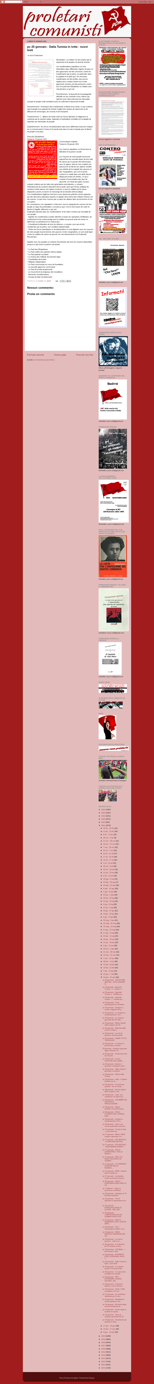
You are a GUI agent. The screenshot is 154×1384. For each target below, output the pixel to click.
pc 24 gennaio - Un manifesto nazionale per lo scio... (114, 1295)
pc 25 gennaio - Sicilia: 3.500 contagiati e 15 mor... (114, 1290)
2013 (103, 1358)
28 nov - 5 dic (108, 838)
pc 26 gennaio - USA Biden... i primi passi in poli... (114, 1250)
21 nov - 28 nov (109, 841)
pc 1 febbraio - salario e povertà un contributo (112, 1189)
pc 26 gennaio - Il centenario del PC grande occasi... (114, 1245)
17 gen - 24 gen (109, 1326)
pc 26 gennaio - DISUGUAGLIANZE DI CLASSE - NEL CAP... (112, 1207)
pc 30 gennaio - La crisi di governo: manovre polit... (113, 1034)
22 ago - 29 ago (109, 882)
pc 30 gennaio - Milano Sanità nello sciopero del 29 (114, 1024)
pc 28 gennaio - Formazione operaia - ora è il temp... (113, 1085)
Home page (60, 355)
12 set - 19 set (109, 873)
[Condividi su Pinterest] (70, 281)
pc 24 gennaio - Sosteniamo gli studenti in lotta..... (114, 1321)
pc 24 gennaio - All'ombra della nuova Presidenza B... (114, 1305)
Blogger (91, 1378)
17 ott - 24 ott (108, 857)
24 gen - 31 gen (109, 977)
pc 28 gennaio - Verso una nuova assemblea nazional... (114, 1125)
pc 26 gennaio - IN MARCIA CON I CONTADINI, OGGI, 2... (114, 1256)
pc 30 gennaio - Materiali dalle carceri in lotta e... (114, 1029)
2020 (103, 1336)
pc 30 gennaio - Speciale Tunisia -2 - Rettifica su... (113, 993)
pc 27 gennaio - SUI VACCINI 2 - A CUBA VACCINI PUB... (114, 1140)
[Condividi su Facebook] (68, 281)
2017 (103, 1346)
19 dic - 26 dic (108, 828)
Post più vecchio (84, 355)
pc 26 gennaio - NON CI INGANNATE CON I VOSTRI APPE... (114, 1222)
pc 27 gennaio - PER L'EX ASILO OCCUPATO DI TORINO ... (112, 1159)
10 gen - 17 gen (109, 1329)
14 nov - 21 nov (109, 844)
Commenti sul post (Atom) (45, 360)
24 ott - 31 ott (108, 853)
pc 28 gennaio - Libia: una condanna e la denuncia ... (114, 1096)
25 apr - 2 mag (109, 936)
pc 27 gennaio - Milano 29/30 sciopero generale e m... (114, 1135)
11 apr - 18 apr (109, 942)
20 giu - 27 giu (109, 911)
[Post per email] (56, 281)
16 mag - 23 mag (110, 926)
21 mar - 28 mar (109, 952)
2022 (103, 822)
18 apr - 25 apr (109, 939)
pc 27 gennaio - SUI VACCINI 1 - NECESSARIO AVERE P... (114, 1146)
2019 (103, 1339)
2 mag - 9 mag (109, 933)
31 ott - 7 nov (108, 850)
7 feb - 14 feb (108, 971)
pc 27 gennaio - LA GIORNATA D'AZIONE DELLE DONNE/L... (114, 1166)
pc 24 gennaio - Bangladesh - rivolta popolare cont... (114, 1300)
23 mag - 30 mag (110, 923)
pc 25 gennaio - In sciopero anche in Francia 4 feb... (113, 1267)
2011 (103, 1365)
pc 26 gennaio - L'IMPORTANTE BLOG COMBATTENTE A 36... (112, 1215)
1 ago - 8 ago (108, 892)
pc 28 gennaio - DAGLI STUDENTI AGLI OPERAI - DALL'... (114, 1114)
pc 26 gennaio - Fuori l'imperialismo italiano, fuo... (114, 1228)
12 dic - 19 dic (108, 831)
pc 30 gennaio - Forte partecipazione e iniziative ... (114, 1003)
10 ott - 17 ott (108, 860)
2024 (103, 816)
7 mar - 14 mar (109, 958)
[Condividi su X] (65, 281)
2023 (103, 819)
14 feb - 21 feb (109, 968)
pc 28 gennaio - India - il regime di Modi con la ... (115, 1080)
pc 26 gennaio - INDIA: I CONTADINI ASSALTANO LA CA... (114, 1183)
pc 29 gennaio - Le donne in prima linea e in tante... (113, 1044)
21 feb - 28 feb (109, 964)
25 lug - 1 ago (108, 895)
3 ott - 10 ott (108, 863)
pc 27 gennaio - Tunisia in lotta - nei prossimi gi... (114, 1130)
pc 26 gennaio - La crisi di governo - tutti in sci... (112, 1240)
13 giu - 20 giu (109, 914)
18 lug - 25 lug (109, 898)
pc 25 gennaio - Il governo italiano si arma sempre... (113, 1285)
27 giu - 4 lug (108, 907)
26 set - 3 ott (108, 866)
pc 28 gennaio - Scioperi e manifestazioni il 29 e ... (113, 1120)
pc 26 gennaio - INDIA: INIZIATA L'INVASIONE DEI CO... (114, 1234)
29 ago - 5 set (108, 879)
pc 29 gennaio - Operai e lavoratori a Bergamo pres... (114, 1065)
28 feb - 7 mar (109, 961)
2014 (103, 1355)
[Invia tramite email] (61, 281)
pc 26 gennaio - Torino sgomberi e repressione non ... (114, 1200)
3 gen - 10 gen (109, 1332)
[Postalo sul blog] (63, 281)
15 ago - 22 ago (109, 885)
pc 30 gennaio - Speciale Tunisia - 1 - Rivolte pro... (113, 998)
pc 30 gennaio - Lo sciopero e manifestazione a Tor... (114, 1014)
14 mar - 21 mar (109, 955)
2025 (103, 813)
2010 (103, 1368)
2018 (103, 1342)
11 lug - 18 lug (109, 901)
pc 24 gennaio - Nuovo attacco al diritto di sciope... (114, 1310)
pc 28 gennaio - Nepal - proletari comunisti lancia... (114, 1108)
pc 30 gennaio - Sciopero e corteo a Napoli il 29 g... (113, 1008)
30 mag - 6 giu (109, 920)
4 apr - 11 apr (108, 945)
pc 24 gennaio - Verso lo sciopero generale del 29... (114, 1316)
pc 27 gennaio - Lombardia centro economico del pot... (114, 1177)
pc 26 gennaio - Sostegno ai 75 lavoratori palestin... (115, 1194)
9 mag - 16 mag (109, 930)
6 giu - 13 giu (108, 917)
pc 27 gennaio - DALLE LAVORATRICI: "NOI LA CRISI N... (112, 1152)
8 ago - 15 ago (109, 888)
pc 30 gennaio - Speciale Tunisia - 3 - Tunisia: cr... (113, 988)
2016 (103, 1349)
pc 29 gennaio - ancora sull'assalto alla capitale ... (113, 1060)
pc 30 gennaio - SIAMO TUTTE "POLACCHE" (115, 1039)
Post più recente (35, 355)
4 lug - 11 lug (108, 904)
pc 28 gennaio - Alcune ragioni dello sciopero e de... (114, 1090)
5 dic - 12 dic (108, 834)
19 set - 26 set (109, 869)
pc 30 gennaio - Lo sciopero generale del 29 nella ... (113, 1019)
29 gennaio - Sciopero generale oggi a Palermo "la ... (115, 1049)
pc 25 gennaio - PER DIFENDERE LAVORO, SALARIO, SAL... (112, 1279)
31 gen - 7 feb (108, 974)
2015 (103, 1352)
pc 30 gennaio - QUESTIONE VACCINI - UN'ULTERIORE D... (114, 982)
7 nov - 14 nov (109, 847)
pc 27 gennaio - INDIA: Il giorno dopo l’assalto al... (115, 1172)
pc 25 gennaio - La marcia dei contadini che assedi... (114, 1273)
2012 (103, 1361)
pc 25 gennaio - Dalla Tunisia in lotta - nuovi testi (115, 1262)
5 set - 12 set (108, 876)
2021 (103, 825)
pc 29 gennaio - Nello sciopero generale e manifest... (114, 1070)
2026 (103, 809)
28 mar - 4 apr (109, 949)
